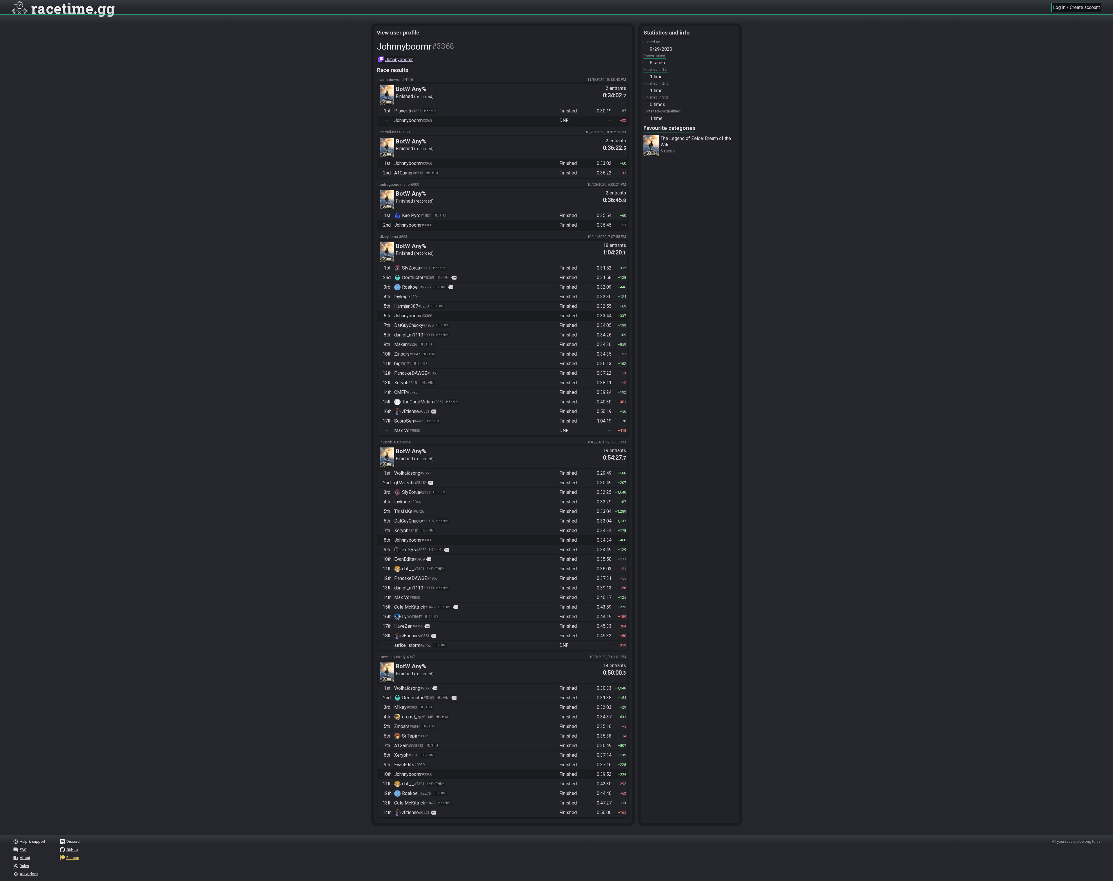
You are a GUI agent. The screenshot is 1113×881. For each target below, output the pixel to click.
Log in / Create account (1076, 7)
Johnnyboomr (399, 59)
